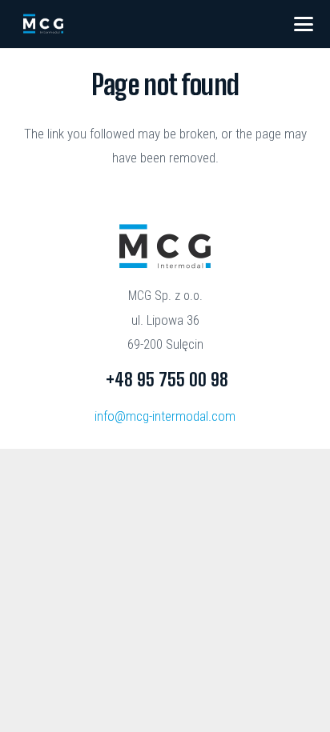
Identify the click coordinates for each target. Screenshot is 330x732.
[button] (304, 24)
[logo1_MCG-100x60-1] (43, 24)
